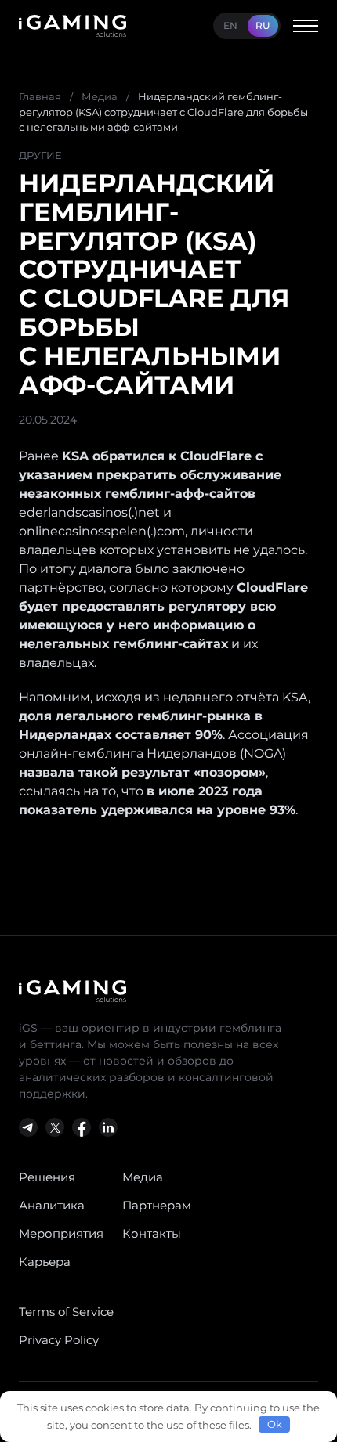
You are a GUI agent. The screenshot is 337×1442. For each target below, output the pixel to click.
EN (230, 25)
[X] (54, 1127)
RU (262, 25)
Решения (47, 1177)
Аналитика (52, 1205)
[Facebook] (81, 1127)
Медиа (100, 96)
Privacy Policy (59, 1339)
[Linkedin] (108, 1127)
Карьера (45, 1261)
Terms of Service (66, 1311)
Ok (274, 1424)
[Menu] (305, 25)
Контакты (151, 1233)
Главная (40, 96)
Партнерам (156, 1205)
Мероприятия (61, 1233)
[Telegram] (28, 1127)
